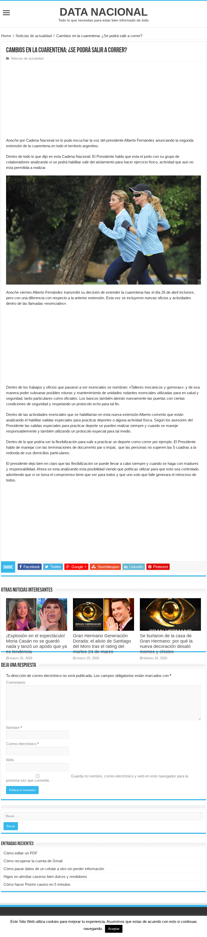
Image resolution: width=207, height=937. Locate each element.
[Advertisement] (103, 99)
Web (10, 760)
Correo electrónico (22, 744)
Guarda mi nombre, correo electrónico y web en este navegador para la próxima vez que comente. (97, 778)
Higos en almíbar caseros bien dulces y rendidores (45, 876)
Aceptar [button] (113, 929)
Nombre (14, 727)
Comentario (15, 682)
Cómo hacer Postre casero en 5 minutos (37, 884)
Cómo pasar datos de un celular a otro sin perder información (54, 869)
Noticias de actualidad (34, 36)
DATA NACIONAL (104, 12)
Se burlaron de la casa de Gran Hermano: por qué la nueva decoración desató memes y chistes (166, 643)
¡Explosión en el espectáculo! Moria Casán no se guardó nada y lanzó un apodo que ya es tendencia (36, 643)
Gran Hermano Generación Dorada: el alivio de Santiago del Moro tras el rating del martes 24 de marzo (102, 643)
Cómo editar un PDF (20, 853)
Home (6, 36)
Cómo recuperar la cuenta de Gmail (33, 861)
